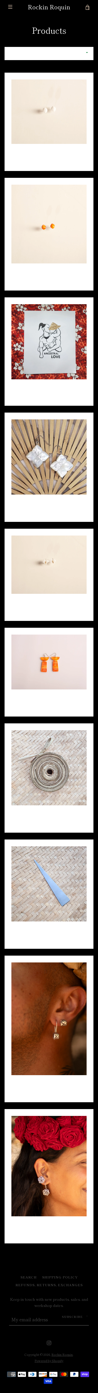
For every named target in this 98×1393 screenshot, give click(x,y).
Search (29, 1277)
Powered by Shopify (49, 1360)
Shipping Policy (60, 1277)
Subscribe (72, 1317)
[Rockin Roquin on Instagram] (49, 1342)
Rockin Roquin (49, 6)
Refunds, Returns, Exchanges (49, 1284)
